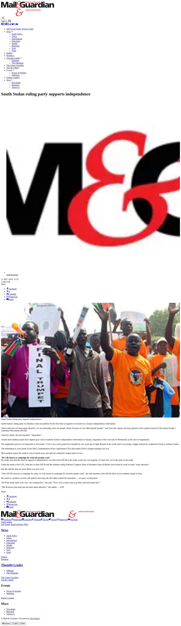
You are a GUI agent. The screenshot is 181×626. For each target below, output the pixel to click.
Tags (3, 522)
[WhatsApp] (15, 24)
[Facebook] (2, 24)
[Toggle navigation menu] (3, 18)
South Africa (11, 536)
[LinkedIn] (6, 24)
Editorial (10, 570)
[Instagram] (4, 24)
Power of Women (13, 591)
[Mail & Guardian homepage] (90, 9)
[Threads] (8, 24)
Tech (8, 550)
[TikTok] (11, 24)
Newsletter (10, 609)
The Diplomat (12, 573)
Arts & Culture (7, 580)
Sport (8, 552)
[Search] (9, 21)
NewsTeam (34, 618)
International (11, 540)
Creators (8, 522)
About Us (10, 614)
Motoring (10, 548)
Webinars (10, 593)
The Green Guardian (9, 577)
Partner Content (7, 598)
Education (10, 543)
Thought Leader (12, 565)
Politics (4, 557)
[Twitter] (13, 24)
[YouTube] (17, 24)
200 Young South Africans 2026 (14, 524)
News (4, 530)
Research (10, 611)
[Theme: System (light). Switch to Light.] (4, 21)
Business (4, 559)
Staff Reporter (12, 275)
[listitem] (6, 520)
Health (9, 545)
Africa (9, 538)
